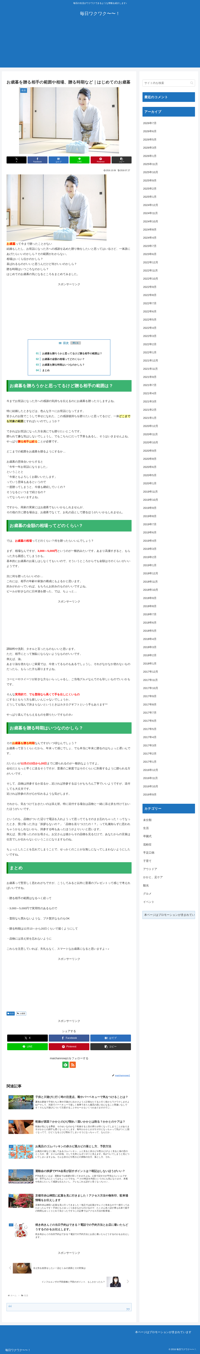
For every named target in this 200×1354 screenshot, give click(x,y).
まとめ (46, 370)
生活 (12, 1013)
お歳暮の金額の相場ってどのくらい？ (63, 359)
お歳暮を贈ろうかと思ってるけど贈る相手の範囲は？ (72, 353)
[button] (122, 159)
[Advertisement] (100, 46)
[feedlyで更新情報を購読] (65, 1065)
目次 (66, 343)
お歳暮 (22, 1013)
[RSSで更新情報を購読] (73, 1065)
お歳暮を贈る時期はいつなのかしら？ (63, 364)
